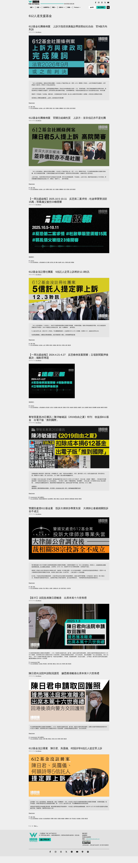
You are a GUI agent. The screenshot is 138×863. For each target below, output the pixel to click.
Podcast (76, 7)
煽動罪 (79, 407)
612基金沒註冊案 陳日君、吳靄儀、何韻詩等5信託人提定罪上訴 (65, 748)
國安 (55, 498)
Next (36, 826)
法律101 (61, 7)
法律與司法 (46, 7)
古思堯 (51, 407)
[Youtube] (108, 2)
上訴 (44, 108)
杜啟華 (59, 262)
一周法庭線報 (42, 262)
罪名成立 (74, 818)
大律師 (50, 588)
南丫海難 (47, 262)
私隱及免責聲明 (86, 837)
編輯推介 (42, 497)
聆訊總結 (79, 818)
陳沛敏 (76, 498)
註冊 (71, 108)
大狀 (59, 588)
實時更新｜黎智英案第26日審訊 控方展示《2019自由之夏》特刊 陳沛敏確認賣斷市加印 (56, 488)
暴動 (57, 262)
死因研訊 (76, 407)
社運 (65, 108)
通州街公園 (67, 262)
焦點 (34, 106)
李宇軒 (67, 407)
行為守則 (69, 588)
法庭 (38, 7)
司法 (44, 588)
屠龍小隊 (60, 407)
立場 (83, 407)
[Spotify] (88, 852)
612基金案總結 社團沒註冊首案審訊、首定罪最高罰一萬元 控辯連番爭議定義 (53, 334)
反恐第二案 (52, 262)
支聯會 (64, 407)
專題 (53, 7)
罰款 (60, 345)
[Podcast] (82, 852)
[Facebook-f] (95, 2)
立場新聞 (86, 407)
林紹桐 (71, 407)
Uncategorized (33, 497)
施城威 (62, 818)
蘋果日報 (67, 498)
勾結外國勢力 (50, 498)
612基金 (40, 108)
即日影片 (45, 663)
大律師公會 (55, 588)
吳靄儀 (56, 108)
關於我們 (84, 833)
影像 (68, 7)
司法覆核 (56, 407)
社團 (57, 345)
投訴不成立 (63, 588)
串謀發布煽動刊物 (43, 498)
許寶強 (67, 108)
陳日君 (73, 108)
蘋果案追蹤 (71, 498)
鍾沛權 (98, 407)
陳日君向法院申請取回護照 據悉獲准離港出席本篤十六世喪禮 (64, 673)
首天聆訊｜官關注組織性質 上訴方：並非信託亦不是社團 (47, 98)
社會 (70, 818)
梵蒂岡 (63, 663)
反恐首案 (47, 407)
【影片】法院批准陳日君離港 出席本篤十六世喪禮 (58, 597)
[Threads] (101, 2)
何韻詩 (50, 108)
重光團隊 (95, 407)
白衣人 (63, 262)
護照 (67, 663)
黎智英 (105, 407)
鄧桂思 (90, 407)
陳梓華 (102, 407)
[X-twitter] (105, 2)
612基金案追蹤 (46, 818)
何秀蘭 (47, 108)
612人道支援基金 (34, 108)
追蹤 (31, 7)
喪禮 (49, 663)
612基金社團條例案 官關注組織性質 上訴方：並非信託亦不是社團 (67, 117)
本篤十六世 (58, 663)
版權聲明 (84, 835)
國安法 (58, 498)
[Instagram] (98, 2)
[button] (108, 7)
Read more (32, 103)
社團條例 (61, 108)
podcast (32, 260)
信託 (54, 108)
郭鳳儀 (72, 262)
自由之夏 (62, 498)
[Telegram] (72, 852)
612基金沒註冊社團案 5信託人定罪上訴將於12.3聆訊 (59, 271)
